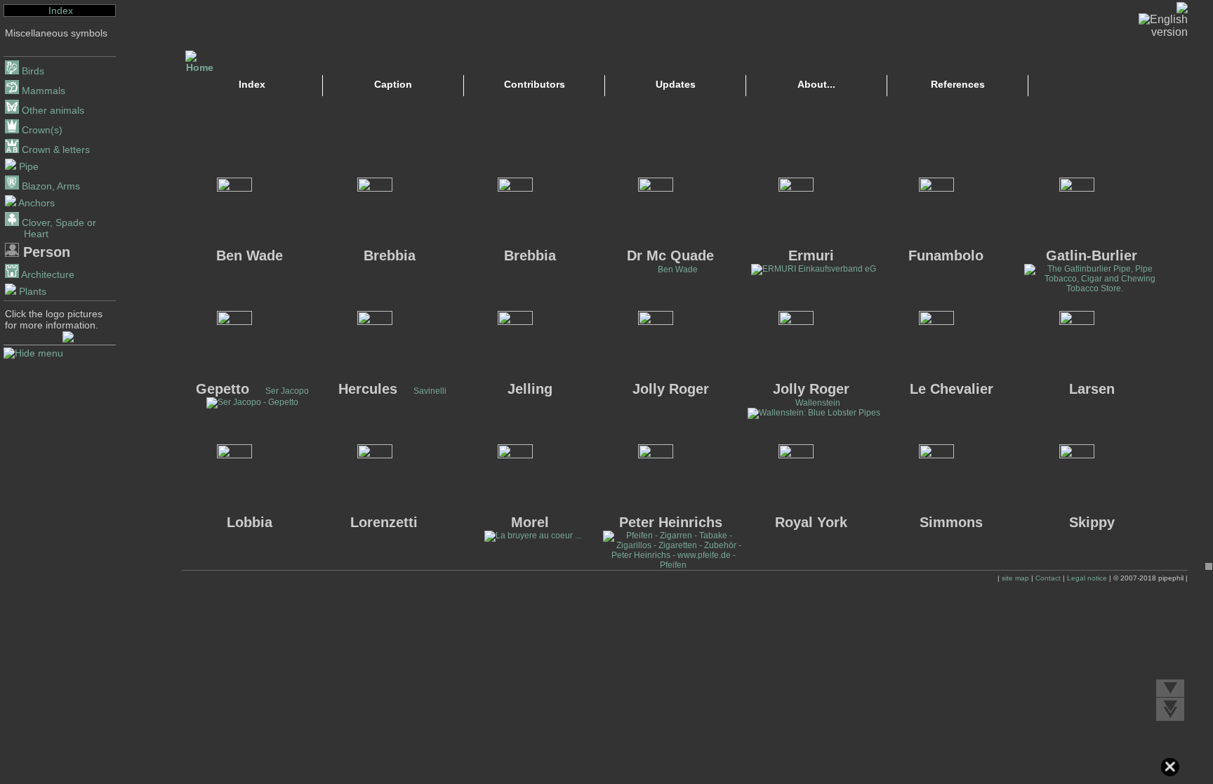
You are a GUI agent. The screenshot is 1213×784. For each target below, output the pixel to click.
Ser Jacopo (287, 391)
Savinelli (429, 391)
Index (60, 10)
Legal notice (1087, 578)
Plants (31, 291)
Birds (31, 71)
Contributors (534, 84)
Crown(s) (40, 129)
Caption (393, 84)
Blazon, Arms (49, 186)
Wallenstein (817, 403)
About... (816, 84)
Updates (676, 84)
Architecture (46, 274)
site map (1015, 578)
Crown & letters (54, 149)
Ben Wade (678, 269)
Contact (1048, 578)
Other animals (51, 110)
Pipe (27, 166)
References (958, 84)
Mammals (42, 90)
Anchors (35, 202)
